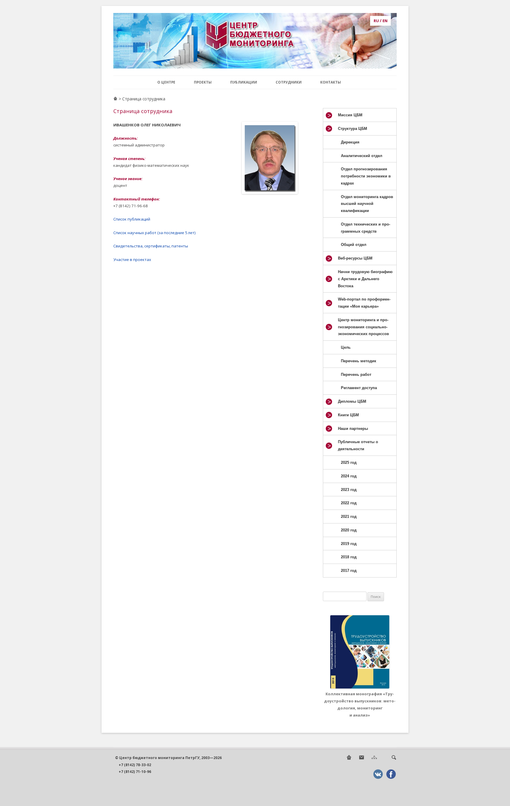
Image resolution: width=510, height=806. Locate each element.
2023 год (349, 489)
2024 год (349, 476)
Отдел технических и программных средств (365, 228)
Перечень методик (358, 361)
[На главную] (349, 759)
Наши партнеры (353, 428)
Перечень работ (356, 374)
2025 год (349, 462)
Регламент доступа (359, 388)
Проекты (203, 82)
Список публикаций (131, 219)
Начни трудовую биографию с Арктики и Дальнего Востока (365, 279)
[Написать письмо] (361, 759)
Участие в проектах (132, 259)
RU (376, 20)
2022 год (349, 503)
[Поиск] (394, 759)
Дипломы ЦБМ (352, 401)
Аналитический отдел (361, 156)
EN (385, 20)
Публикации (243, 82)
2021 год (349, 516)
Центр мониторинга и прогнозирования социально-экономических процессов (363, 327)
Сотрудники (289, 82)
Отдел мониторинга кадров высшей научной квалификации (367, 204)
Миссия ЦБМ (350, 115)
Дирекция (350, 142)
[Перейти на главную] (115, 99)
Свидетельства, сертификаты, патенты (150, 246)
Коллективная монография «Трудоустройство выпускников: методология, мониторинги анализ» (359, 704)
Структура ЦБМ (352, 128)
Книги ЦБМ (348, 415)
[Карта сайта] (374, 759)
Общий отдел (353, 244)
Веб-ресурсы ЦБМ (355, 258)
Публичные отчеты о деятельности (358, 445)
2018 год (349, 557)
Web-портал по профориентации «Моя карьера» (364, 303)
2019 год (349, 543)
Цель (346, 347)
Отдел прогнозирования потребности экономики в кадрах (366, 176)
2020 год (349, 530)
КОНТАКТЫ (330, 82)
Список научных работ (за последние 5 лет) (154, 232)
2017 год (349, 570)
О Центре (166, 82)
